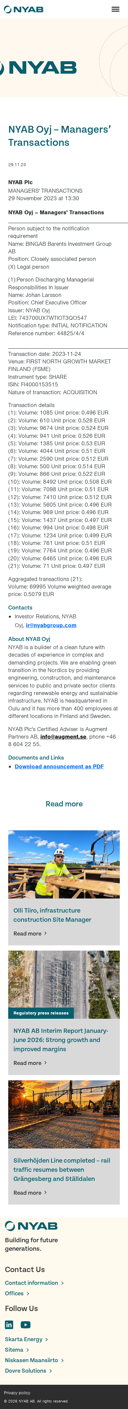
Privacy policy (17, 1393)
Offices (14, 1293)
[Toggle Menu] (115, 9)
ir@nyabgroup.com (51, 625)
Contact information (31, 1283)
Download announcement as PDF (59, 766)
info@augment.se (63, 736)
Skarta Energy (23, 1339)
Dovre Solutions (25, 1370)
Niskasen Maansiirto (31, 1360)
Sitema (14, 1349)
